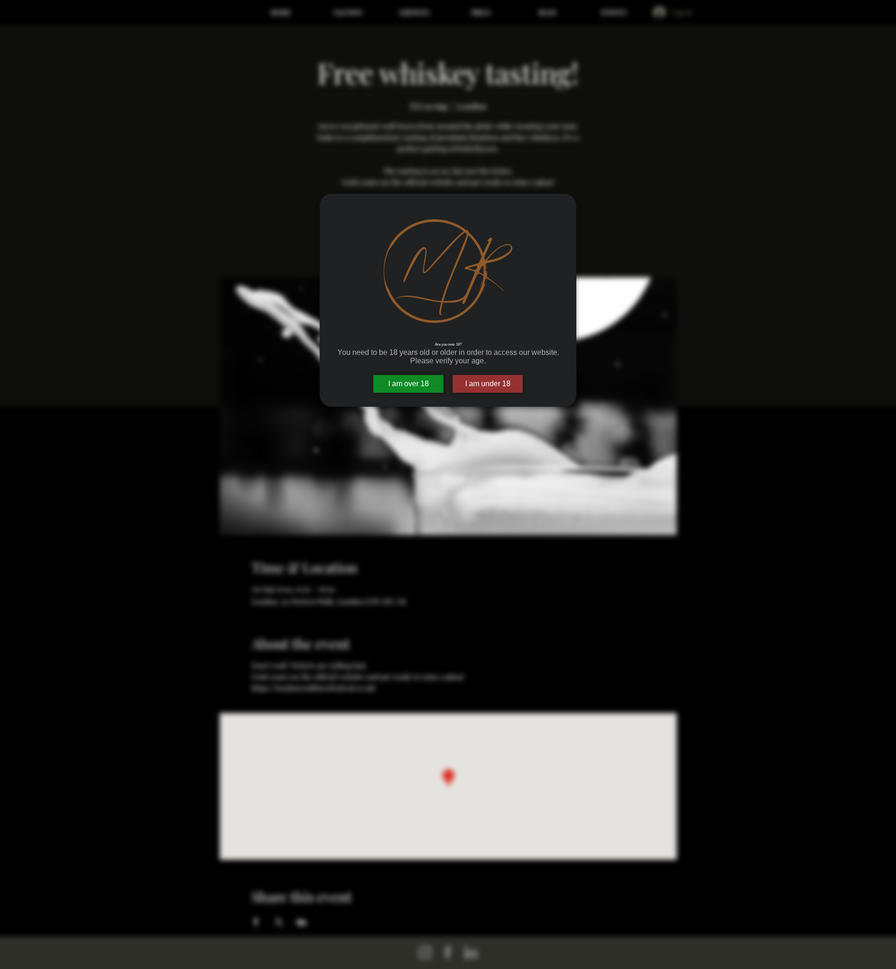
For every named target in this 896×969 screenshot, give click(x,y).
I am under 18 (488, 384)
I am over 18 (408, 384)
